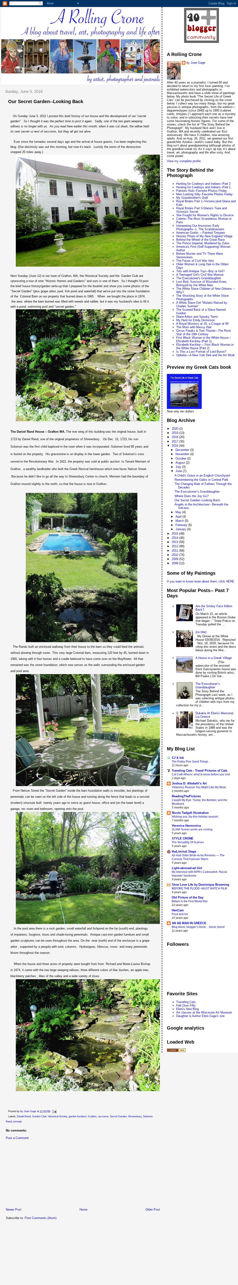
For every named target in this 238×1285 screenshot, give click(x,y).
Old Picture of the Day (187, 897)
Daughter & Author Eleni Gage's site (200, 1016)
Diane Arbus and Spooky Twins (197, 316)
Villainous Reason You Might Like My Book (199, 787)
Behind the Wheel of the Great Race (200, 239)
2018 (175, 437)
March (180, 520)
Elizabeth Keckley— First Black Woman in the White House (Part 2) (205, 346)
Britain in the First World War (190, 901)
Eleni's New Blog (187, 1009)
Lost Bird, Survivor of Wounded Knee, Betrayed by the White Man (201, 283)
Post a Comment (17, 1138)
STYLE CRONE (182, 838)
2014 (175, 538)
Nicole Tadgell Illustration (190, 813)
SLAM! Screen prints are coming (192, 829)
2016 (175, 445)
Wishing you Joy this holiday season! (195, 816)
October (181, 458)
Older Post (152, 1209)
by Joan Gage (195, 62)
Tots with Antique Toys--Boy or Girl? (200, 271)
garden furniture (77, 1116)
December (182, 450)
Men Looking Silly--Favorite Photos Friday (204, 194)
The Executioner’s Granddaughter (197, 491)
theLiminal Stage (184, 851)
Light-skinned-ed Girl (187, 868)
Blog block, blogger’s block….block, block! (198, 927)
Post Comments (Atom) (40, 1218)
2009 (175, 559)
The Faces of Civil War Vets (195, 260)
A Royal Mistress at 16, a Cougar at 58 (202, 323)
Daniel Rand (24, 1116)
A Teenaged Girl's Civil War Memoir (200, 274)
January (181, 529)
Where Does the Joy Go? (191, 496)
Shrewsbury (135, 1116)
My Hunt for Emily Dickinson (195, 320)
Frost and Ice (180, 914)
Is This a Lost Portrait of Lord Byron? (201, 351)
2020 (175, 428)
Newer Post (13, 1209)
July (178, 467)
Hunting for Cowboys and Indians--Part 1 (203, 187)
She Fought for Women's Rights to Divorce (205, 215)
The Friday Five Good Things (190, 761)
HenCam (178, 910)
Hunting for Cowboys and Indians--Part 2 (203, 183)
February (181, 525)
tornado (17, 1121)
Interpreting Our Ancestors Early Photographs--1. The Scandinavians (200, 227)
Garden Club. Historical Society (49, 1116)
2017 (175, 441)
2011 (175, 550)
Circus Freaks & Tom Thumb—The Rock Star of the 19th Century (203, 332)
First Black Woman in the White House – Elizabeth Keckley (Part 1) (203, 339)
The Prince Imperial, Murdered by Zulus (202, 243)
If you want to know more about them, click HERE (200, 581)
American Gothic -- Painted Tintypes (200, 232)
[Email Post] (54, 1111)
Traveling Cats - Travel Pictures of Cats (199, 770)
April (178, 516)
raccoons (103, 1116)
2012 (175, 546)
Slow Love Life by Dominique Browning (200, 884)
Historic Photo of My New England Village (204, 236)
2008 (175, 563)
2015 (175, 533)
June (179, 471)
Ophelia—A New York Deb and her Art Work (205, 355)
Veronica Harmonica (186, 825)
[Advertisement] (36, 1175)
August (180, 462)
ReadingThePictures (186, 796)
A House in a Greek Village (213, 658)
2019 (175, 433)
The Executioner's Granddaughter (198, 278)
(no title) (200, 632)
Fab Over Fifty (186, 1005)
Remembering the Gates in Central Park (201, 479)
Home (83, 1209)
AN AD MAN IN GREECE (189, 923)
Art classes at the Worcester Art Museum (204, 1012)
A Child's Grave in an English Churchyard (202, 475)
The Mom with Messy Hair (194, 327)
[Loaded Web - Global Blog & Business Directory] (176, 1051)
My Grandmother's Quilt (192, 197)
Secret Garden (118, 1116)
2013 (175, 542)
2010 (175, 555)
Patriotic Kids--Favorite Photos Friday (201, 190)
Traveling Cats (186, 1002)
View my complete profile (184, 161)
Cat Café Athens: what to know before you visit (201, 774)
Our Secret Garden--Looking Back (197, 500)
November (182, 454)
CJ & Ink (178, 757)
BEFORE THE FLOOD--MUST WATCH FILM (199, 888)
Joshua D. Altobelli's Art (189, 783)
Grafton (92, 1116)
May (178, 512)
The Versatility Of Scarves (188, 842)
